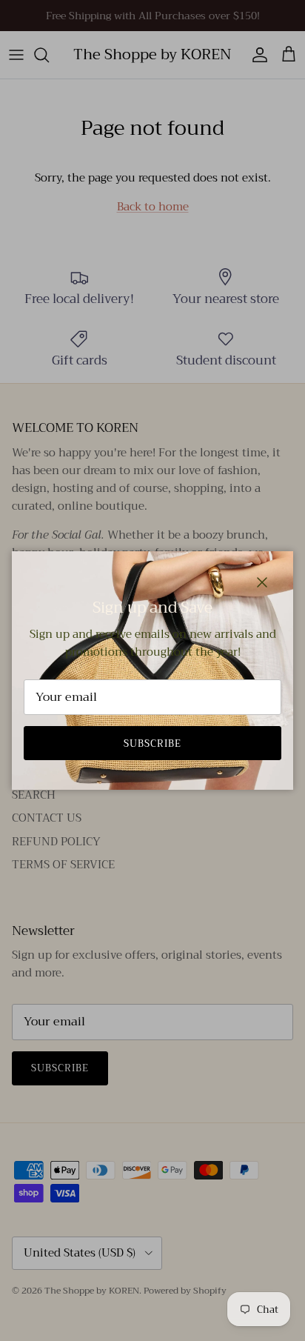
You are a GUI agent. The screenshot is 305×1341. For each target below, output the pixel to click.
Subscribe (152, 743)
